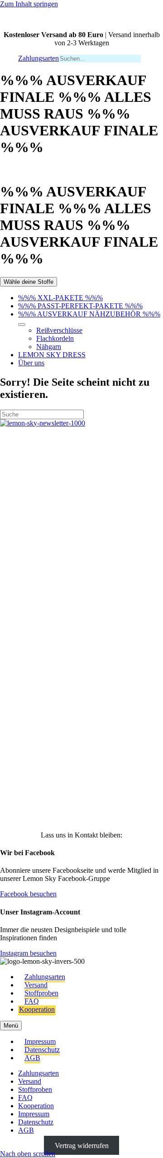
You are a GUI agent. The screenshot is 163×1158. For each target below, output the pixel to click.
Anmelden (81, 800)
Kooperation (37, 1009)
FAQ (31, 1001)
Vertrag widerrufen (82, 1145)
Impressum (40, 1041)
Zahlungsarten (44, 977)
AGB (32, 1058)
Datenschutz (42, 1049)
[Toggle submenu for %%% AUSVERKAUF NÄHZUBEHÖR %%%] (21, 324)
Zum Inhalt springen (29, 4)
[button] (21, 470)
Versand (36, 985)
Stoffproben (41, 993)
